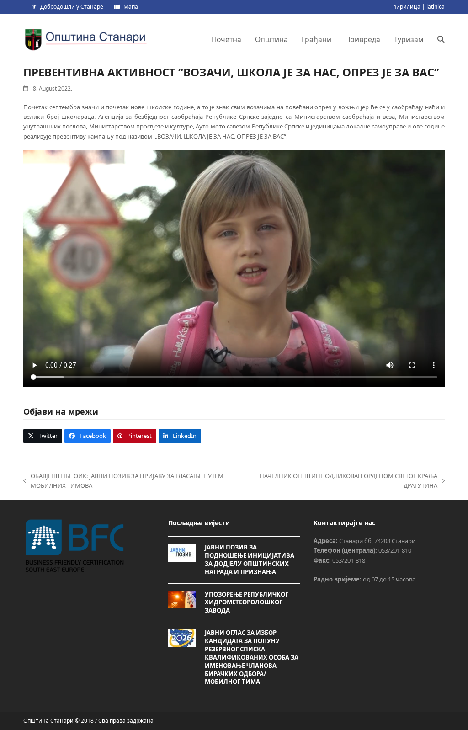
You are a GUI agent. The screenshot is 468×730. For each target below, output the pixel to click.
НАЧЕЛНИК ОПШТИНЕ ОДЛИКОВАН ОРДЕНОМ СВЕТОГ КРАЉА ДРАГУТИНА (347, 481)
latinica (435, 7)
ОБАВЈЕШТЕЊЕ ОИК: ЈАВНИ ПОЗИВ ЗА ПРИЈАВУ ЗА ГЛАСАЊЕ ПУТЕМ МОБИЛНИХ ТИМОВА (123, 481)
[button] (441, 39)
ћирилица (406, 7)
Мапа (130, 7)
